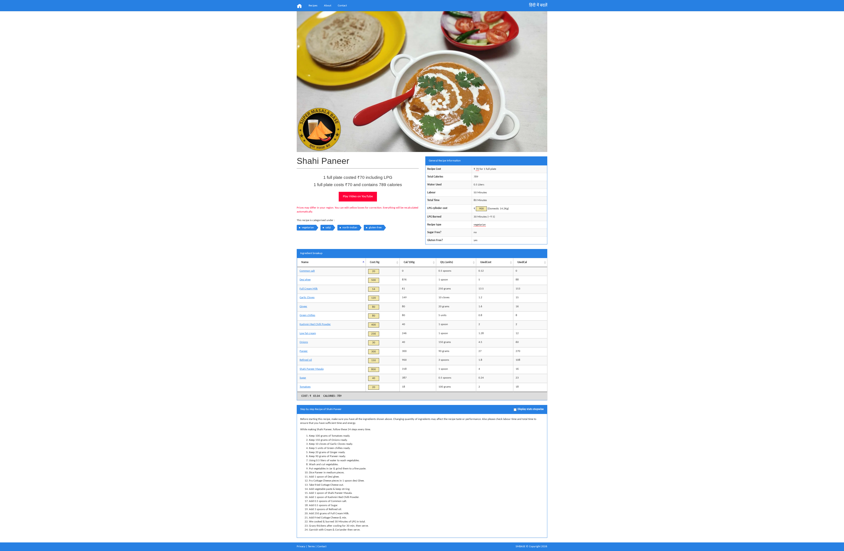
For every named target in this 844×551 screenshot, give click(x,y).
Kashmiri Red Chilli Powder (315, 324)
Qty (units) (446, 262)
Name (305, 262)
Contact (342, 5)
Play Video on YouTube (358, 196)
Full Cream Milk (309, 288)
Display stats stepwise (531, 409)
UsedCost (485, 262)
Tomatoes (305, 386)
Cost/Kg (374, 262)
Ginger (303, 306)
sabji (328, 227)
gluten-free (375, 227)
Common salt (307, 270)
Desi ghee (305, 279)
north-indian (349, 227)
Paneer (304, 351)
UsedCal (522, 262)
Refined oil (306, 360)
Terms (311, 546)
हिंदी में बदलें (538, 5)
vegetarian (308, 227)
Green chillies (307, 315)
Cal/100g (409, 262)
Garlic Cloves (307, 297)
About (327, 5)
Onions (304, 342)
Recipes (313, 5)
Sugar (303, 377)
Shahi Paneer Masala (312, 369)
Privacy (301, 546)
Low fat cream (308, 333)
